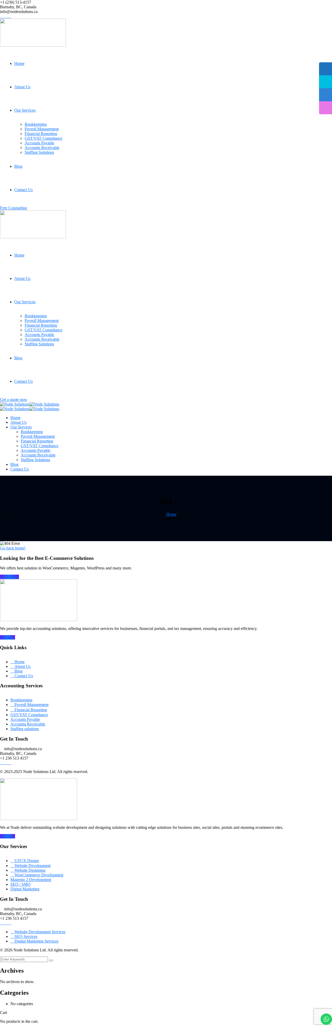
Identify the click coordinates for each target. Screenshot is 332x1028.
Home (171, 514)
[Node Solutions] (15, 404)
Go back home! (12, 548)
